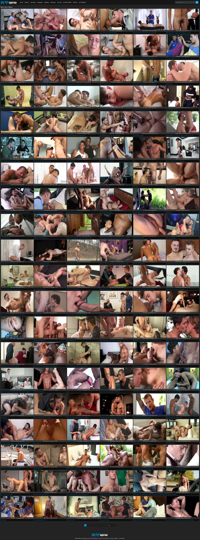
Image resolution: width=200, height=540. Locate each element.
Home (21, 2)
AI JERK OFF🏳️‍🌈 (67, 2)
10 (109, 525)
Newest (27, 2)
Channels (46, 2)
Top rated (32, 2)
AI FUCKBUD (82, 2)
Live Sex (59, 2)
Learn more (121, 538)
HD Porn (75, 2)
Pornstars (53, 2)
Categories (40, 2)
